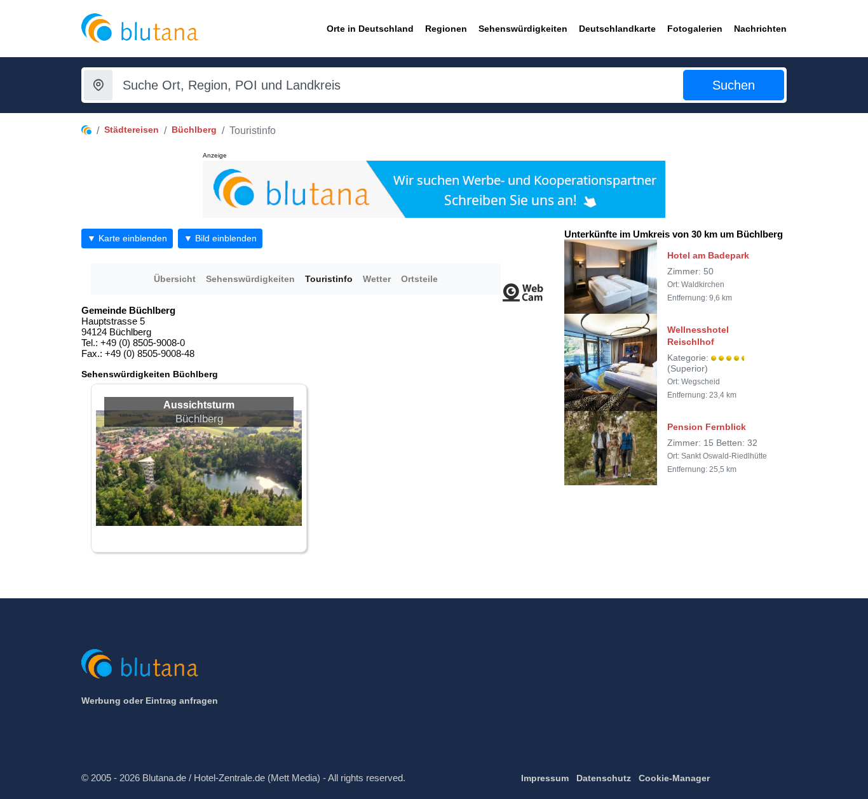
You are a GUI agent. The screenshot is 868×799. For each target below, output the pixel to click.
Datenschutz (603, 778)
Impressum (545, 778)
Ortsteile (419, 279)
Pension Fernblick (706, 427)
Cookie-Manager (674, 778)
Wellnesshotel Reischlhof (698, 335)
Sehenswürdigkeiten (250, 279)
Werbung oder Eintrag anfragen (149, 700)
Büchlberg (194, 129)
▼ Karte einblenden (127, 238)
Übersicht (175, 279)
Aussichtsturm (198, 404)
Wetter (377, 279)
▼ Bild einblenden (220, 238)
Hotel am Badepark (708, 255)
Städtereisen (131, 129)
